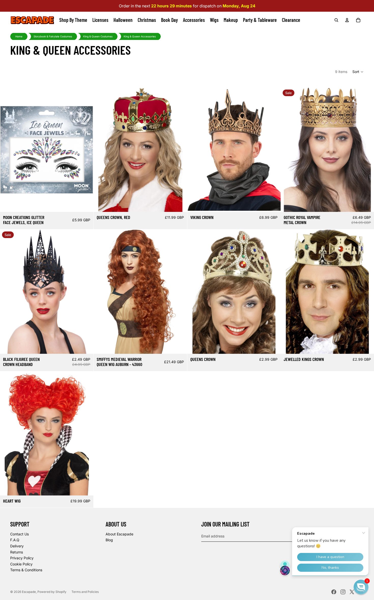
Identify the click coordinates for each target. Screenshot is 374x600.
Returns (16, 552)
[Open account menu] (347, 20)
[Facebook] (334, 592)
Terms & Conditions (26, 570)
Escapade (29, 592)
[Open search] (336, 20)
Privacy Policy (22, 558)
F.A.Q (14, 540)
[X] (352, 592)
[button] (358, 71)
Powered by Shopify (51, 592)
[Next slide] (179, 149)
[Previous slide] (101, 149)
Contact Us (19, 534)
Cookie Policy (21, 564)
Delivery (17, 546)
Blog (109, 540)
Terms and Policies (85, 592)
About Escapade (119, 534)
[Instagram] (343, 592)
